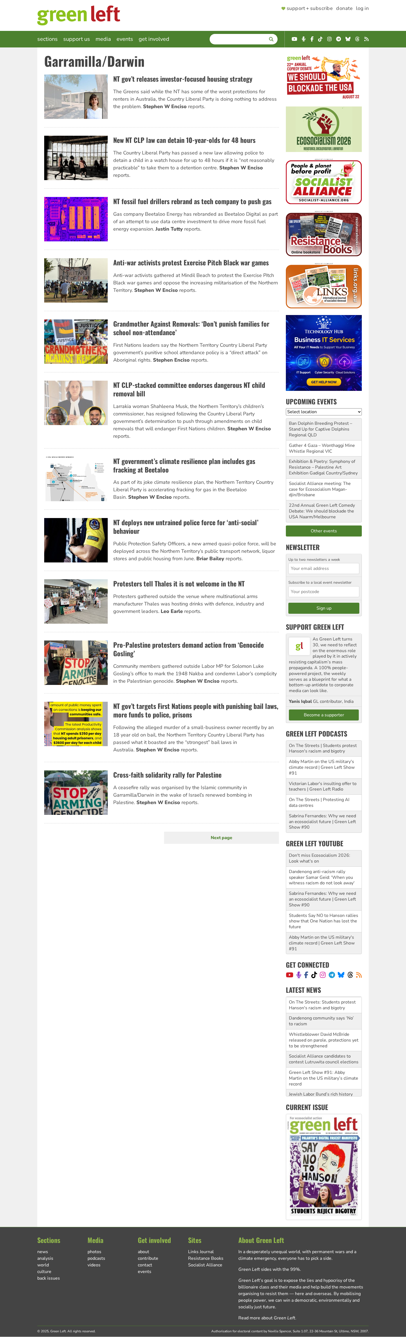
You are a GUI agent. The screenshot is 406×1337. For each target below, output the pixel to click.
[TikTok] (314, 975)
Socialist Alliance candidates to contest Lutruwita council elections (323, 1043)
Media (103, 39)
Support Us (76, 39)
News (42, 1252)
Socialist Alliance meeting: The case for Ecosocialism (320, 486)
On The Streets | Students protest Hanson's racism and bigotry (323, 748)
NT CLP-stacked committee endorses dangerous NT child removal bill (189, 389)
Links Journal (201, 1252)
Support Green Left (315, 627)
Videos (94, 1265)
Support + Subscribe (310, 9)
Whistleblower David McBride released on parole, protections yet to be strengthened (323, 1024)
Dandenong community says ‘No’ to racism (321, 1005)
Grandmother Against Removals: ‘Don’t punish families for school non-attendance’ (191, 328)
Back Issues (48, 1278)
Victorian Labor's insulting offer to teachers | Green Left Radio (323, 786)
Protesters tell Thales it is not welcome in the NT (179, 583)
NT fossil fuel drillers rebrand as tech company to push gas (192, 201)
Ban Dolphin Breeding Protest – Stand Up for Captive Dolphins (320, 426)
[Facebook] (306, 975)
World (43, 1265)
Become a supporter (324, 715)
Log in (362, 9)
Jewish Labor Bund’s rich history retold (321, 1081)
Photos (94, 1252)
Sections (47, 39)
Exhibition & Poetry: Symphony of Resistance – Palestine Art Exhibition (322, 467)
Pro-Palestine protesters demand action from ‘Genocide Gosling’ (188, 649)
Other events (324, 531)
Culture (44, 1272)
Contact (145, 1265)
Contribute (148, 1258)
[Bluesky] (341, 975)
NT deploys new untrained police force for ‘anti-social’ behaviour (185, 526)
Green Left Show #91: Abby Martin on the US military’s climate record (323, 1062)
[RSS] (359, 975)
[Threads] (350, 975)
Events (125, 39)
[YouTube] (289, 975)
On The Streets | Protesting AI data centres (319, 802)
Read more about (266, 1318)
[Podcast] (298, 975)
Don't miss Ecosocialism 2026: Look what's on (319, 858)
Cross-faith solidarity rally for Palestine (167, 775)
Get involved (154, 39)
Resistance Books (205, 1258)
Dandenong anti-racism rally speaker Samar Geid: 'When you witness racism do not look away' (322, 877)
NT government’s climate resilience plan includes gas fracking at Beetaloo (184, 465)
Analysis (45, 1258)
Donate (344, 9)
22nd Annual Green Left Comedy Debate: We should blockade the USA (322, 511)
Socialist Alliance (205, 1265)
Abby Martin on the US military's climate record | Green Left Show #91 (322, 767)
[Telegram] (332, 975)
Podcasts (96, 1258)
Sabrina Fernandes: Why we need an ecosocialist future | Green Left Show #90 (322, 822)
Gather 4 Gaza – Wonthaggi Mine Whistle (322, 448)
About (143, 1252)
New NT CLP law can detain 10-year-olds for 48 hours (184, 140)
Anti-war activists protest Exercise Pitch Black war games (191, 262)
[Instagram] (323, 975)
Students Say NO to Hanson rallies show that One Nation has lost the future (323, 921)
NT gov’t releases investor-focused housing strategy (182, 79)
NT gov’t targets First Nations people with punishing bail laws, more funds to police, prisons (195, 710)
